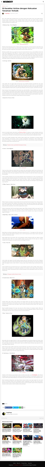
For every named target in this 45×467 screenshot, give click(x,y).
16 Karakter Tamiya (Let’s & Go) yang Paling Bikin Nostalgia (27, 430)
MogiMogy (9, 412)
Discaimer (30, 463)
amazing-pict (24, 167)
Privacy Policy (24, 463)
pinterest (23, 337)
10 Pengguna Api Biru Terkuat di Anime (14, 274)
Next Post (41, 418)
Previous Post (4, 418)
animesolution (24, 299)
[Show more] (24, 407)
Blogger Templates (32, 465)
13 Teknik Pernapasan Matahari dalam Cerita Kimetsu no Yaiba (17, 442)
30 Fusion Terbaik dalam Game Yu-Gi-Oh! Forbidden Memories (17, 430)
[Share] (42, 13)
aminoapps (24, 257)
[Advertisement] (22, 107)
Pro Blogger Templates (17, 465)
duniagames (24, 199)
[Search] (43, 2)
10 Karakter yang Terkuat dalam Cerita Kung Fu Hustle (6, 442)
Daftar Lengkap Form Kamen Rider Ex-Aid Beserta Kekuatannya (6, 454)
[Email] (22, 407)
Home (3, 6)
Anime (6, 6)
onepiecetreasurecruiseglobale (24, 81)
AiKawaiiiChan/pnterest (24, 44)
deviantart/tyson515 (24, 129)
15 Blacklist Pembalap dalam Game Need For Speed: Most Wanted (6, 430)
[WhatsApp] (20, 407)
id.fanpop (24, 372)
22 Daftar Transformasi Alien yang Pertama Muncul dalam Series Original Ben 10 (17, 455)
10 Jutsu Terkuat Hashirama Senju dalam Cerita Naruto (37, 442)
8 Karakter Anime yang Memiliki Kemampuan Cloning (16, 144)
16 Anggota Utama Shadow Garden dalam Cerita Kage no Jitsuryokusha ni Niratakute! (27, 443)
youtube (24, 229)
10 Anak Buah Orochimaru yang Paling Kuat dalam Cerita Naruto (37, 431)
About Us (18, 463)
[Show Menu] (1, 2)
